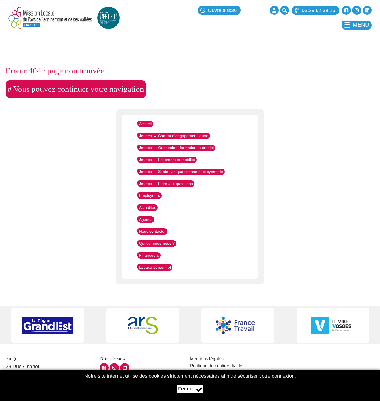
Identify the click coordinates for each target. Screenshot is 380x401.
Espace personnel (155, 267)
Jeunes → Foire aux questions (166, 183)
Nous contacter (152, 231)
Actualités (147, 207)
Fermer (186, 389)
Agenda (146, 219)
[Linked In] (367, 10)
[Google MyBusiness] (124, 367)
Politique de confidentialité (216, 365)
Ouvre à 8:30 (222, 10)
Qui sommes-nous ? (157, 243)
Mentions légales (207, 359)
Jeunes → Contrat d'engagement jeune (173, 135)
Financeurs (149, 255)
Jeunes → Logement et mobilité (167, 159)
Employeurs (149, 195)
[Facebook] (346, 10)
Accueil (145, 124)
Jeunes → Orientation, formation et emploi (176, 147)
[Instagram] (356, 10)
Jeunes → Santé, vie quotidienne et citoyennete (181, 171)
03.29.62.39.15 (318, 10)
